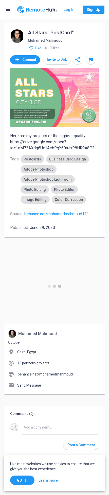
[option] (32, 159)
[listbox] (60, 179)
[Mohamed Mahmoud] (17, 36)
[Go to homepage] (37, 10)
